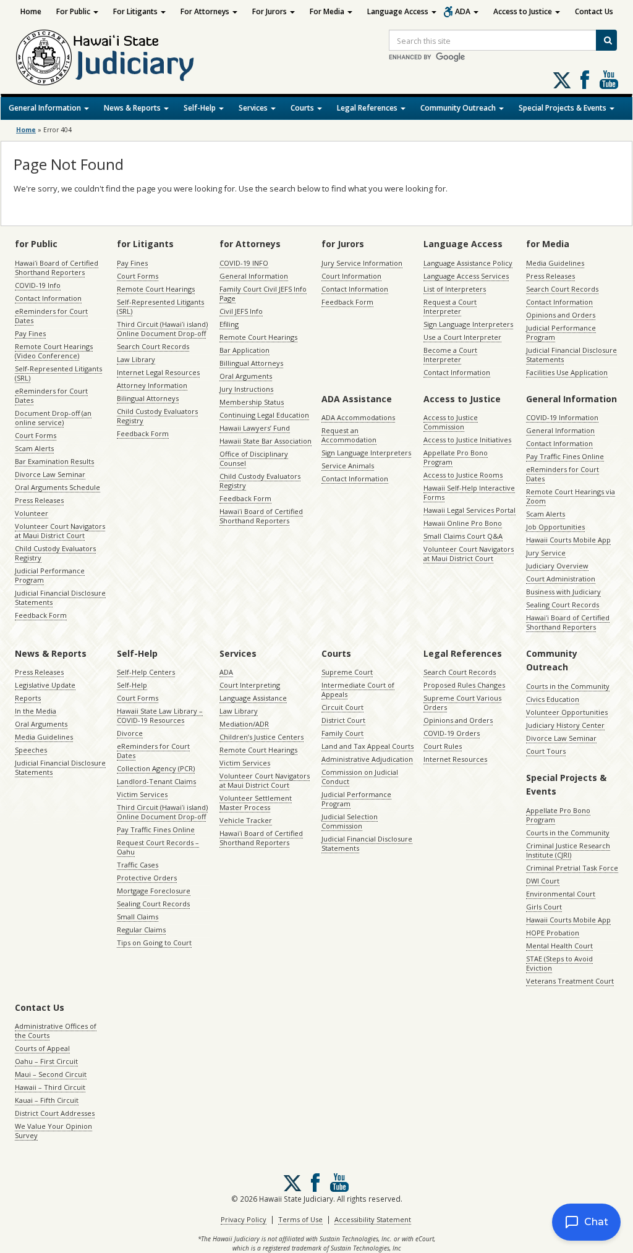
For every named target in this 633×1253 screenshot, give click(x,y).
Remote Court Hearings (156, 288)
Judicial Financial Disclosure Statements (60, 597)
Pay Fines (30, 333)
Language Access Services (466, 276)
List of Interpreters (454, 288)
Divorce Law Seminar (50, 474)
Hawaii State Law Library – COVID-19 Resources (160, 715)
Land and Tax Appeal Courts (367, 746)
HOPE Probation (552, 932)
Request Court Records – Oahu (158, 847)
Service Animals (347, 465)
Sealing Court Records (562, 604)
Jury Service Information (361, 263)
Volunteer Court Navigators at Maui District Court (60, 530)
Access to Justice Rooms (463, 474)
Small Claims (137, 916)
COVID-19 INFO (243, 263)
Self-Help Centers (146, 672)
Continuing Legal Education (264, 415)
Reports (28, 697)
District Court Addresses (55, 1113)
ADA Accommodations (358, 417)
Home (30, 11)
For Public (74, 11)
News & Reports (133, 108)
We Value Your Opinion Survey (53, 1130)
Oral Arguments (245, 376)
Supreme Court (347, 672)
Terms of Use (300, 1219)
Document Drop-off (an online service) (53, 417)
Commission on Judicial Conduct (359, 776)
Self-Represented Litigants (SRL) (58, 373)
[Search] (606, 40)
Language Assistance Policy (467, 263)
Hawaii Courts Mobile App (568, 539)
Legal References (368, 108)
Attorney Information (152, 385)
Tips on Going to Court (154, 942)
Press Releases (39, 500)
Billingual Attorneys (251, 363)
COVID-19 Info (38, 285)
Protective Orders (147, 877)
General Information (46, 108)
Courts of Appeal (42, 1048)
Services (254, 108)
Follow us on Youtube (609, 79)
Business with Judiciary (563, 591)
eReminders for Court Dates (51, 315)
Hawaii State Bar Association (265, 440)
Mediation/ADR (244, 723)
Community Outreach (459, 108)
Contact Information (48, 298)
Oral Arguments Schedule (57, 487)
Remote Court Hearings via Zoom (570, 496)
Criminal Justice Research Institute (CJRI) (568, 850)
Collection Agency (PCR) (156, 768)
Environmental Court (560, 893)
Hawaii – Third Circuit (50, 1087)
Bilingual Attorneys (148, 398)
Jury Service (546, 552)
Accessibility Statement (372, 1219)
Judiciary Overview (557, 565)
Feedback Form (41, 615)
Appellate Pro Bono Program (455, 457)
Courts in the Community (568, 686)
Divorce (130, 733)
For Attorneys (206, 11)
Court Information (351, 276)
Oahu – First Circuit (46, 1061)
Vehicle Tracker (245, 820)
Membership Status (251, 402)
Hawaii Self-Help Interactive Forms (469, 492)
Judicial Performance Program (50, 575)
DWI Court (542, 880)
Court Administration (560, 578)
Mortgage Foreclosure (153, 890)
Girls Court (544, 906)
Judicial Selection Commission (349, 821)
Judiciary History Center (565, 725)
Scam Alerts (34, 448)
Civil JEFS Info (241, 311)
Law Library (136, 359)
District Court (343, 720)
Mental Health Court (559, 945)
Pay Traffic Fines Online (565, 456)
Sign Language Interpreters (468, 324)
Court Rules (442, 746)
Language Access (398, 11)
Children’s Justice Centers (261, 736)
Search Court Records (153, 346)
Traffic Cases (137, 864)
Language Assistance (253, 697)
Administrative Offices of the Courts (55, 1030)
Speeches (31, 749)
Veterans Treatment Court (570, 980)
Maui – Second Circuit (51, 1074)
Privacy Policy (243, 1219)
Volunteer (31, 513)
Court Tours (546, 751)
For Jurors (270, 11)
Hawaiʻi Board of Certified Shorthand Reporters (56, 267)
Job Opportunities (555, 526)
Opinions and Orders (560, 314)
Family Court (342, 733)
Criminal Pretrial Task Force (572, 867)
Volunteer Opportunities (567, 712)
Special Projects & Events (563, 108)
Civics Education (552, 699)
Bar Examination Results (54, 461)
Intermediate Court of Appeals (357, 689)
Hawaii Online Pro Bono (462, 523)
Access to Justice (523, 11)
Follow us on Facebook (585, 79)
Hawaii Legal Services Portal (469, 510)
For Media (328, 11)
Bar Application (244, 350)
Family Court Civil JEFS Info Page (263, 293)
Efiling (229, 324)
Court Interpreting (249, 685)
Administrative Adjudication (367, 759)
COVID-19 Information (562, 417)
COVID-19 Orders (451, 733)
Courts (303, 108)
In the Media (35, 710)
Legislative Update (45, 685)
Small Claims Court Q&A (463, 536)
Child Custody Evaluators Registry (55, 553)
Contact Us (594, 11)
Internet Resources (455, 759)
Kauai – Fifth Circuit (47, 1100)
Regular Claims (141, 929)
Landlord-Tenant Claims (156, 781)
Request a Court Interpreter (450, 306)
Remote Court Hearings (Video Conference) (54, 351)
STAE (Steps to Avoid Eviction (559, 963)
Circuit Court (342, 707)
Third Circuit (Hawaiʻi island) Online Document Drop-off (162, 328)
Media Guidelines (555, 263)
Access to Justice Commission (450, 422)
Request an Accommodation (348, 435)
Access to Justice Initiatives (467, 439)
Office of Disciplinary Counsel (253, 458)
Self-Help (201, 108)
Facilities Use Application (567, 372)
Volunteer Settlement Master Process (255, 802)
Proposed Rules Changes (464, 685)
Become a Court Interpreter (450, 354)
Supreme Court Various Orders (462, 702)
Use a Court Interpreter (462, 337)
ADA (463, 11)
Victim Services (142, 794)
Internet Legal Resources (158, 372)
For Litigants (136, 11)
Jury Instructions (246, 389)
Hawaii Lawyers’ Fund (254, 427)
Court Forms (35, 435)
